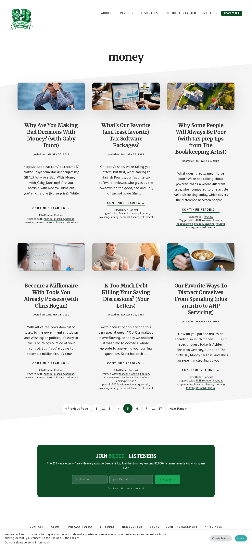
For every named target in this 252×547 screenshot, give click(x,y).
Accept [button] (241, 538)
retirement (72, 222)
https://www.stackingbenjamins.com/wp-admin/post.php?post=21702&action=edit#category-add (125, 381)
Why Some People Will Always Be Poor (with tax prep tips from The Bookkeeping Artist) (201, 138)
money (40, 222)
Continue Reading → (51, 208)
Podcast (58, 215)
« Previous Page (76, 409)
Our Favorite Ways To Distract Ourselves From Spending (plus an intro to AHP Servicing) (200, 298)
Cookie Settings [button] (221, 538)
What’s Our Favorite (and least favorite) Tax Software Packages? (126, 135)
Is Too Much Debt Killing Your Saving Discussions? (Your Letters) (126, 295)
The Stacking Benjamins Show (34, 20)
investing (29, 222)
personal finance (55, 222)
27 (162, 408)
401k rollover (203, 220)
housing (69, 218)
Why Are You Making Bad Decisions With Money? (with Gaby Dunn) (51, 135)
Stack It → (167, 479)
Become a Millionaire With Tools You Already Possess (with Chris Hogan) (51, 295)
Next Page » (178, 409)
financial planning (54, 218)
